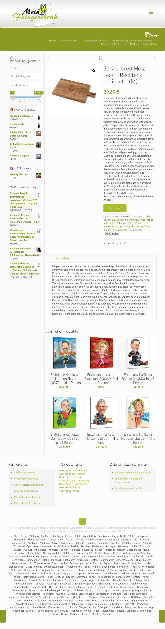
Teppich (108, 563)
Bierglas (91, 543)
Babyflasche (79, 597)
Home (52, 40)
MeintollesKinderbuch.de (27, 497)
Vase (88, 563)
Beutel (137, 543)
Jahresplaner (79, 573)
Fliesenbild (66, 587)
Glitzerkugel (107, 610)
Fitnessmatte (107, 597)
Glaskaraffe (20, 580)
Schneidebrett (112, 233)
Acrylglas (53, 549)
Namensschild (85, 553)
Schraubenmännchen (109, 543)
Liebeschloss (16, 566)
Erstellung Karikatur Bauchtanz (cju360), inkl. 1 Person (101, 378)
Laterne (147, 560)
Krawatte (31, 610)
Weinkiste (74, 549)
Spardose (46, 546)
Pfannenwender (139, 600)
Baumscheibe (107, 560)
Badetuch (64, 556)
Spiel (60, 539)
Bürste (147, 590)
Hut (64, 607)
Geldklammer (45, 604)
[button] (94, 71)
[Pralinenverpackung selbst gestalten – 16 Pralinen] (162, 616)
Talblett (96, 566)
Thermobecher (42, 563)
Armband (32, 543)
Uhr (30, 563)
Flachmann (120, 563)
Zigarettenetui (16, 597)
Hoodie (147, 563)
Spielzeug (81, 576)
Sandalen (108, 614)
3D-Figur (65, 573)
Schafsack (132, 610)
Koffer (146, 576)
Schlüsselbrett (141, 580)
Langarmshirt (123, 576)
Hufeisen (79, 590)
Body (87, 566)
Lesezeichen (102, 593)
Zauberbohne (108, 600)
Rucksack (58, 580)
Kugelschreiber (22, 587)
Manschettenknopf (54, 566)
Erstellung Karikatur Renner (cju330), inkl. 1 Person (138, 378)
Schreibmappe (52, 590)
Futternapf (51, 583)
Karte (91, 576)
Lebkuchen (95, 614)
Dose (31, 539)
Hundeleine (116, 607)
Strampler (103, 607)
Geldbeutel (44, 580)
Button (94, 560)
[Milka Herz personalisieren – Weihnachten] (3, 616)
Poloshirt (56, 560)
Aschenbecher (62, 604)
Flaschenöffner (74, 566)
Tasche (150, 556)
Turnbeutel (19, 546)
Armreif (117, 580)
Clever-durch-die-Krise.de (27, 503)
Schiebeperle (137, 556)
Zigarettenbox (86, 593)
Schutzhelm (99, 570)
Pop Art (137, 539)
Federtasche (94, 573)
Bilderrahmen (19, 563)
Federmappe (145, 570)
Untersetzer (19, 553)
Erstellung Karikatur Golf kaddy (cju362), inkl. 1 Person (64, 438)
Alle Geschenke (69, 40)
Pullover (27, 549)
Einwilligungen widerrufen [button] (128, 488)
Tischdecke (143, 587)
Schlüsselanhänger (108, 536)
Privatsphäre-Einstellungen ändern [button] (133, 472)
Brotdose (110, 549)
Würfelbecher (110, 573)
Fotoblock (31, 597)
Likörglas (67, 590)
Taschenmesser (138, 583)
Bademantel (108, 566)
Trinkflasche (68, 553)
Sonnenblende (45, 610)
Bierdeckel (65, 583)
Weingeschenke (128, 570)
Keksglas (39, 583)
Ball (11, 573)
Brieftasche (105, 583)
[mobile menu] (151, 13)
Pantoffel (93, 597)
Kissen (68, 536)
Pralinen (74, 614)
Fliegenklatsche (87, 607)
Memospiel (68, 570)
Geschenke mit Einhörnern (73, 470)
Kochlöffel (48, 593)
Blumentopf (123, 597)
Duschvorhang (146, 607)
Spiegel (69, 600)
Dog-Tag (136, 573)
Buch (123, 536)
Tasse (24, 536)
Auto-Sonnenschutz (19, 607)
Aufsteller (73, 546)
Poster (98, 553)
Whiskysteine (120, 590)
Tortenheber (104, 580)
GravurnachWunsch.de (26, 490)
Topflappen (76, 610)
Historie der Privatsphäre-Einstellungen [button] (128, 480)
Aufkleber (41, 539)
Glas (16, 536)
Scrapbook (130, 607)
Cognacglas (135, 590)
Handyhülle (20, 539)
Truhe (146, 549)
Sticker (52, 539)
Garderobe (82, 560)
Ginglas (136, 576)
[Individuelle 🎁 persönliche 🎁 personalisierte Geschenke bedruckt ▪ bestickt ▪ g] (35, 13)
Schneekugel (76, 563)
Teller (96, 610)
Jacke (19, 600)
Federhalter (18, 610)
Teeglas (33, 580)
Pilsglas (120, 610)
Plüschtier (14, 556)
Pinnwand (142, 604)
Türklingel (125, 573)
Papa (138, 223)
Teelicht (135, 566)
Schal (134, 546)
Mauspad (111, 546)
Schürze (110, 556)
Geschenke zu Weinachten (73, 484)
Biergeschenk (34, 560)
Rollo (46, 560)
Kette (146, 539)
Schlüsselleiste (24, 583)
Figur (56, 573)
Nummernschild (51, 553)
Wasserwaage (127, 587)
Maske (35, 573)
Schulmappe (71, 580)
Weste (87, 610)
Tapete (53, 556)
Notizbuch (16, 570)
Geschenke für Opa (69, 490)
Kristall (17, 576)
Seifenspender (19, 590)
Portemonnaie (55, 600)
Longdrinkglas (88, 580)
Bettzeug (59, 576)
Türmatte (79, 539)
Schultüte (116, 593)
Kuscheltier (28, 556)
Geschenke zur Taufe (70, 477)
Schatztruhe (134, 563)
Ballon (64, 614)
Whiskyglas (40, 549)
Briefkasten (69, 560)
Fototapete (42, 556)
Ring (138, 560)
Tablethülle (101, 604)
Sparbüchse (59, 546)
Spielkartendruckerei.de (26, 472)
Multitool (61, 593)
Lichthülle (46, 573)
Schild (77, 536)
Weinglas (126, 539)
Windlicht (44, 543)
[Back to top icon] (82, 521)
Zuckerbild (145, 610)
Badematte (129, 604)
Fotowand (148, 573)
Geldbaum (112, 587)
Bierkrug (99, 556)
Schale (95, 600)
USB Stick (136, 597)
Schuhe (38, 566)
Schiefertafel (66, 543)
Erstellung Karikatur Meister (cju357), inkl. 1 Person (101, 438)
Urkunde (72, 607)
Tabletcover (78, 604)
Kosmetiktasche (62, 597)
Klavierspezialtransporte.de (28, 484)
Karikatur (46, 536)
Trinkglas (34, 536)
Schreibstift (45, 597)
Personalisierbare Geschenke (119, 226)
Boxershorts (35, 590)
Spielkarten (123, 566)
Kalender (80, 543)
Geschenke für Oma (69, 487)
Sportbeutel (33, 546)
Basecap (90, 590)
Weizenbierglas (131, 553)
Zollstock (112, 570)
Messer (99, 549)
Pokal (50, 576)
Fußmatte (114, 539)
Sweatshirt (87, 556)
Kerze (55, 543)
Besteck (127, 580)
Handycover (142, 536)
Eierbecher (54, 607)
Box (119, 553)
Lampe (17, 549)
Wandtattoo (89, 536)
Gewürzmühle (82, 600)
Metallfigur (122, 556)
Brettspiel (99, 587)
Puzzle (68, 539)
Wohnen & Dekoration (95, 40)
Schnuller (149, 597)
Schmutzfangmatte (96, 539)
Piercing (28, 600)
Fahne (89, 604)
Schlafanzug (61, 610)
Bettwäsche (29, 576)
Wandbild (147, 543)
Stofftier (145, 553)
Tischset (85, 546)
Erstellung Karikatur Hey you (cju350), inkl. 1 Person (138, 438)
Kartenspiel (148, 566)
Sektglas (126, 543)
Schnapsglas (104, 590)
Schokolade (18, 560)
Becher (121, 549)
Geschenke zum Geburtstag (74, 480)
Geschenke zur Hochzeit (72, 473)
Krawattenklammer (25, 604)
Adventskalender (125, 560)
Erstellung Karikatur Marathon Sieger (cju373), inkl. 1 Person (65, 378)
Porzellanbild (39, 607)
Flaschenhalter (32, 570)
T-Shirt (131, 536)
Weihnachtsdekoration (28, 593)
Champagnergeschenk (85, 583)
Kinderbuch (98, 546)
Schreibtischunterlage (135, 593)
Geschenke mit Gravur (128, 219)
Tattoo (55, 614)
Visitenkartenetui (83, 587)
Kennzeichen (34, 553)
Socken (70, 576)
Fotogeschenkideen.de (26, 478)
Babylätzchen (84, 570)
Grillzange (40, 600)
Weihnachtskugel (51, 570)
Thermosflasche (105, 576)
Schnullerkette (39, 587)
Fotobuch (145, 546)
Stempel (53, 587)
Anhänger (58, 536)
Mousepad (123, 546)
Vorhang (72, 593)
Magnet (75, 556)
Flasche (97, 563)
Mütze (28, 566)
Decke (64, 549)
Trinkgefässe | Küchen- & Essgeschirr (133, 40)
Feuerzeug (87, 549)
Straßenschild (120, 583)
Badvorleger (115, 604)
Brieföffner (123, 600)
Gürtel (41, 576)
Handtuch (109, 553)
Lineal (84, 614)
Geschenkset (134, 549)
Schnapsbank (22, 573)
